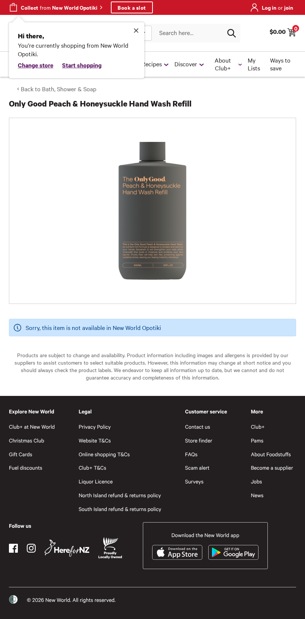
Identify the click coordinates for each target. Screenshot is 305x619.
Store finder (198, 440)
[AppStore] (177, 552)
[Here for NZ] (67, 548)
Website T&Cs (94, 440)
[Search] (231, 33)
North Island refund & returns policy (119, 495)
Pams (257, 440)
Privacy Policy (94, 426)
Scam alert (197, 467)
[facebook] (13, 548)
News (257, 495)
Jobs (256, 481)
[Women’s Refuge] (13, 599)
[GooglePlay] (233, 552)
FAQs (191, 454)
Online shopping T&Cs (104, 454)
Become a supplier (272, 467)
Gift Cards (20, 454)
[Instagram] (31, 548)
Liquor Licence (95, 481)
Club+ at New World (32, 426)
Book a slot (132, 7)
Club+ (257, 426)
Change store (35, 65)
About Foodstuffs (271, 454)
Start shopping (82, 65)
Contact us (197, 426)
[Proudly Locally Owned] (110, 548)
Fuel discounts (25, 467)
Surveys (194, 481)
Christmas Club (26, 440)
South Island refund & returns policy (119, 508)
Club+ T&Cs (92, 467)
